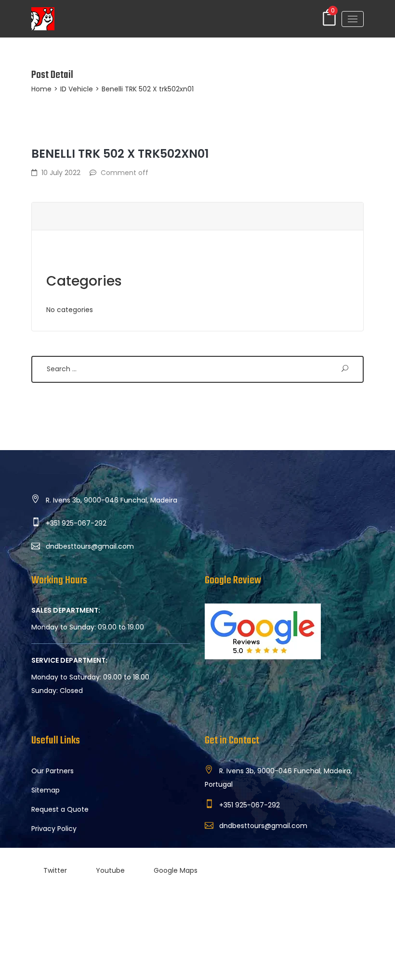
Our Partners (52, 771)
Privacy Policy (54, 828)
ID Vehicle (76, 89)
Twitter (55, 870)
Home (41, 89)
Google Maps (176, 870)
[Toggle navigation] (353, 19)
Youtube (110, 870)
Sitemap (45, 790)
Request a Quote (60, 809)
